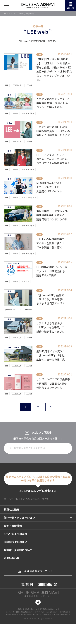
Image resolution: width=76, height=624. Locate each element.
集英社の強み (11, 509)
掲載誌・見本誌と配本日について (27, 609)
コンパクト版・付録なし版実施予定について (19, 612)
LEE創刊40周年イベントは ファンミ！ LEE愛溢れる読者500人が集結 (51, 271)
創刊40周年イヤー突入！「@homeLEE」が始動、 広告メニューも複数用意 (51, 355)
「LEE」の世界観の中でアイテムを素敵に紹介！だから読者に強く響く (50, 243)
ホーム (9, 13)
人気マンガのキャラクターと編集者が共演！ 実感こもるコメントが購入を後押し (53, 103)
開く (6, 5)
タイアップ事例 (28, 113)
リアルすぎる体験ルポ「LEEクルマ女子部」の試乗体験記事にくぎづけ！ (51, 327)
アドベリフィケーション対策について (46, 612)
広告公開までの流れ (15, 534)
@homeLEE (10, 309)
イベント (25, 281)
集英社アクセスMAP (12, 615)
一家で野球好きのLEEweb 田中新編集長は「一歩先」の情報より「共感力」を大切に (53, 131)
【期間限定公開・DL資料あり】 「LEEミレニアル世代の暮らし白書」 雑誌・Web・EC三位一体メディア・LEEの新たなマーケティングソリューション (54, 69)
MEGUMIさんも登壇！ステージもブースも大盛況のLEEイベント (49, 187)
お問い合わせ (11, 558)
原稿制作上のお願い (15, 542)
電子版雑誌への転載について (48, 609)
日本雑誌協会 (64, 612)
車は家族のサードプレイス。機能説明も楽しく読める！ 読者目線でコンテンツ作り (53, 215)
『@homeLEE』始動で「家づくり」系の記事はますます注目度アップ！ (50, 299)
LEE (6, 85)
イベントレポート (29, 197)
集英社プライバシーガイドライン (31, 615)
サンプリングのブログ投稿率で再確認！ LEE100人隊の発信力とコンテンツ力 (53, 383)
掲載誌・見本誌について (18, 550)
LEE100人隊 (17, 85)
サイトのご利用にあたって (62, 615)
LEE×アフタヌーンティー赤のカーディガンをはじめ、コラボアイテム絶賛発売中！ (53, 159)
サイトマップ (47, 615)
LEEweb (29, 85)
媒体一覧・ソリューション (19, 517)
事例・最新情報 (13, 526)
